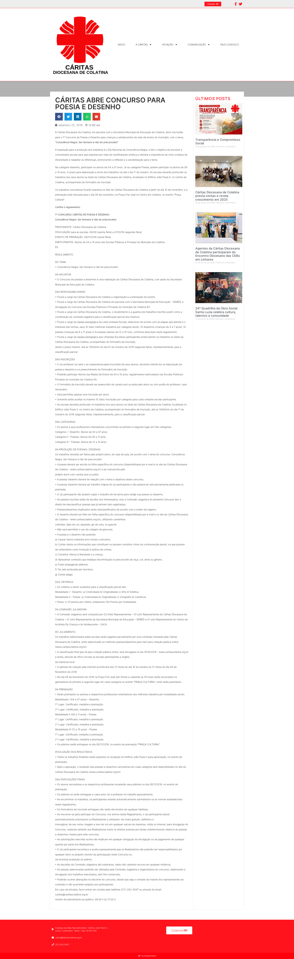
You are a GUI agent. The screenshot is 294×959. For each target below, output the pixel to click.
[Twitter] (240, 4)
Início (121, 44)
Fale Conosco (229, 44)
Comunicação (197, 44)
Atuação (167, 44)
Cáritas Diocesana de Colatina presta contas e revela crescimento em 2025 (217, 195)
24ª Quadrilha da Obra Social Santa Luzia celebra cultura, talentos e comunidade (216, 312)
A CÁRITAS (142, 44)
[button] (59, 116)
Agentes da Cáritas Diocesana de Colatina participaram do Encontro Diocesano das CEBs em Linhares (217, 254)
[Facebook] (236, 4)
